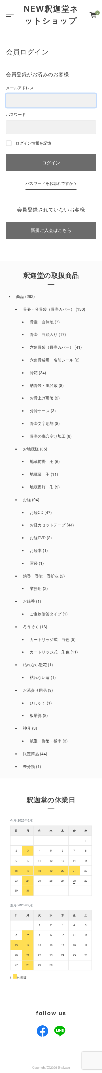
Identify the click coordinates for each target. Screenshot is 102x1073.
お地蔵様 (31, 449)
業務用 (36, 588)
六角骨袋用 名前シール (51, 360)
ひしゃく (38, 703)
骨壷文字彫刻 (42, 423)
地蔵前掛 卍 (42, 461)
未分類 (29, 766)
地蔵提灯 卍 (42, 487)
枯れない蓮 (40, 677)
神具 (27, 728)
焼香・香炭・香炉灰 (41, 576)
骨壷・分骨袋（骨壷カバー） (49, 309)
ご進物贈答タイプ (45, 614)
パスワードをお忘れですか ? (51, 183)
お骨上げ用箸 (42, 398)
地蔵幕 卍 (40, 474)
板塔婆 (36, 715)
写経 (34, 563)
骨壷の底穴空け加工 (47, 436)
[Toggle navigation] (8, 14)
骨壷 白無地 (42, 322)
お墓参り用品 (35, 690)
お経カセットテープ (47, 525)
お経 (27, 499)
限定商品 (31, 753)
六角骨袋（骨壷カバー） (51, 347)
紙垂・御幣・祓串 (45, 741)
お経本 (36, 550)
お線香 (29, 601)
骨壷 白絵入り (44, 334)
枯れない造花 (35, 664)
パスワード (16, 114)
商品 (20, 296)
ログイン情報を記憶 (32, 143)
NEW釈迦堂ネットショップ (51, 15)
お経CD (36, 512)
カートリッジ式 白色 (49, 639)
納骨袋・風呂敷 (44, 385)
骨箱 (34, 372)
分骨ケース (40, 410)
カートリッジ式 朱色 (49, 652)
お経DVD (38, 537)
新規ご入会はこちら (51, 230)
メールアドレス (20, 87)
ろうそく (31, 626)
